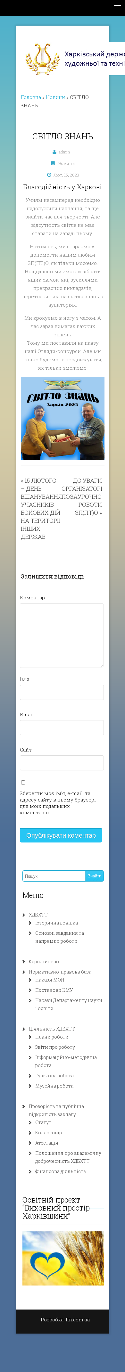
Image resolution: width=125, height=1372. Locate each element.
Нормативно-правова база (60, 972)
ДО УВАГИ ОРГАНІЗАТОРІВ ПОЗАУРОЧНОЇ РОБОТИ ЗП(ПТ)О (84, 496)
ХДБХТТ (38, 915)
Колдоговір (48, 1133)
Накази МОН (49, 980)
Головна (31, 97)
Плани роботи (52, 1037)
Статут (43, 1122)
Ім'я (24, 679)
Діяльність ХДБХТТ (52, 1029)
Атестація (46, 1143)
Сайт (26, 749)
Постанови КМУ (54, 990)
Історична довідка (56, 923)
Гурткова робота (54, 1075)
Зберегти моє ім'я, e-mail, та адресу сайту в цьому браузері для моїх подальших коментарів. (58, 803)
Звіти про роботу (55, 1047)
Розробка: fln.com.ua (65, 1319)
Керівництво (44, 961)
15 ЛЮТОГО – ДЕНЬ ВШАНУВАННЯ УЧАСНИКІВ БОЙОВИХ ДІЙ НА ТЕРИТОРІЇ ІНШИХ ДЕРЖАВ (41, 508)
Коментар (32, 597)
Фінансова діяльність (60, 1171)
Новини (55, 97)
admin (64, 152)
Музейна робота (54, 1086)
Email (27, 714)
